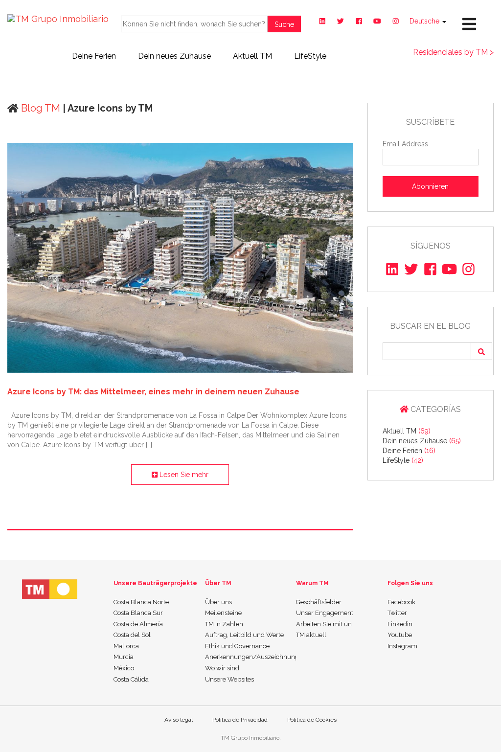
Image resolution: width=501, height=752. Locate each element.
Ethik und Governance (237, 646)
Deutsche (425, 21)
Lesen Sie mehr (183, 475)
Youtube (399, 634)
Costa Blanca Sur (138, 612)
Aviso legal (178, 719)
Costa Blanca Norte (141, 602)
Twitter (397, 612)
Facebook (401, 602)
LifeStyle (310, 56)
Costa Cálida (131, 679)
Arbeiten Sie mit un (324, 624)
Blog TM (39, 108)
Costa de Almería (138, 624)
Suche (284, 24)
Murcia (124, 657)
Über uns (218, 602)
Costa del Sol (132, 634)
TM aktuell (311, 634)
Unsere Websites (229, 679)
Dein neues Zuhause (174, 56)
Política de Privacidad (240, 719)
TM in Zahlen (224, 624)
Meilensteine (223, 612)
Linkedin (399, 624)
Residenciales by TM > (453, 52)
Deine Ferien (94, 56)
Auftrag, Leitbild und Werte (244, 634)
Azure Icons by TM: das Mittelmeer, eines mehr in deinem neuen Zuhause (153, 391)
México (124, 668)
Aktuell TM (252, 56)
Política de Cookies (312, 719)
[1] (481, 351)
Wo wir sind (222, 668)
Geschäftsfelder (319, 602)
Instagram (402, 646)
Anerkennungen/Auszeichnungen (250, 657)
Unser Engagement (324, 612)
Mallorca (126, 646)
